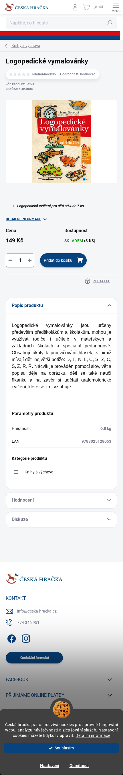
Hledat (110, 23)
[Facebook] (11, 637)
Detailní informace (93, 735)
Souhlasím (64, 748)
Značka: (19, 88)
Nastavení (49, 765)
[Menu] (116, 7)
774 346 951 (28, 622)
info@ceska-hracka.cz (37, 611)
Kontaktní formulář (34, 658)
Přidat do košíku (58, 260)
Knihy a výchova (39, 472)
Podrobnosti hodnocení (78, 74)
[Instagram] (25, 637)
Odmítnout (79, 765)
